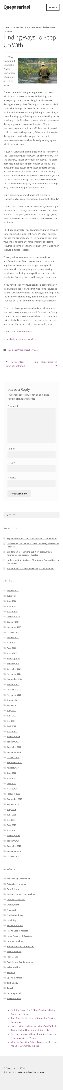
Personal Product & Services (20, 946)
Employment (13, 904)
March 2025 (12, 653)
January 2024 (13, 684)
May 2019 (11, 820)
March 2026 (12, 611)
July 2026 (11, 595)
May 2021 (11, 721)
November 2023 (14, 694)
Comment (12, 406)
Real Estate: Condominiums (20, 962)
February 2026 (13, 616)
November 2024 (14, 674)
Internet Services (15, 941)
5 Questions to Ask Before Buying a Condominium (30, 568)
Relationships (13, 967)
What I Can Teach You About (18, 331)
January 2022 (13, 700)
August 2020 (13, 767)
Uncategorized (14, 993)
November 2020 (14, 752)
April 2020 (11, 783)
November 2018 (14, 851)
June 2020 (11, 773)
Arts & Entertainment (17, 884)
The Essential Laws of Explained (15, 363)
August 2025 (13, 637)
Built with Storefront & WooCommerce (24, 1072)
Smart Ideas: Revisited (45, 363)
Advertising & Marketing (18, 878)
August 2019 (13, 804)
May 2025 (11, 642)
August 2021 (13, 705)
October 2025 (13, 632)
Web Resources (14, 998)
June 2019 (11, 814)
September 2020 (14, 762)
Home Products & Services (19, 936)
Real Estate (12, 956)
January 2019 (13, 840)
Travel (10, 988)
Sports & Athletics (15, 977)
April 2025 (11, 648)
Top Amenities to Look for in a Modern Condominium (32, 538)
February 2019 (13, 835)
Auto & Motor (13, 889)
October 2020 (13, 757)
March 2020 (12, 788)
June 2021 (11, 715)
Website (11, 477)
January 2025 (13, 663)
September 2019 (14, 799)
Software (11, 972)
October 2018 (13, 856)
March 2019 (12, 830)
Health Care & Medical (17, 930)
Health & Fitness (15, 925)
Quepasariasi (17, 7)
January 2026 (13, 621)
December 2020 (14, 747)
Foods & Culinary (15, 915)
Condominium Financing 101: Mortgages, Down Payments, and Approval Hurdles (29, 553)
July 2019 (11, 809)
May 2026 (11, 606)
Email (11, 463)
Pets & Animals (14, 951)
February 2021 (13, 736)
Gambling (11, 920)
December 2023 (14, 689)
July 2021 (11, 710)
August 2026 (13, 590)
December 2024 (14, 668)
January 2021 (13, 741)
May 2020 (11, 778)
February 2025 (13, 658)
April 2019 (11, 825)
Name (11, 448)
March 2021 (12, 731)
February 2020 (13, 793)
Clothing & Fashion (16, 899)
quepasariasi (40, 27)
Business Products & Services (23, 349)
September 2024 (14, 679)
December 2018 (14, 846)
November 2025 (14, 627)
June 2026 (11, 601)
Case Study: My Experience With (20, 338)
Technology (12, 982)
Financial (11, 910)
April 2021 (11, 726)
